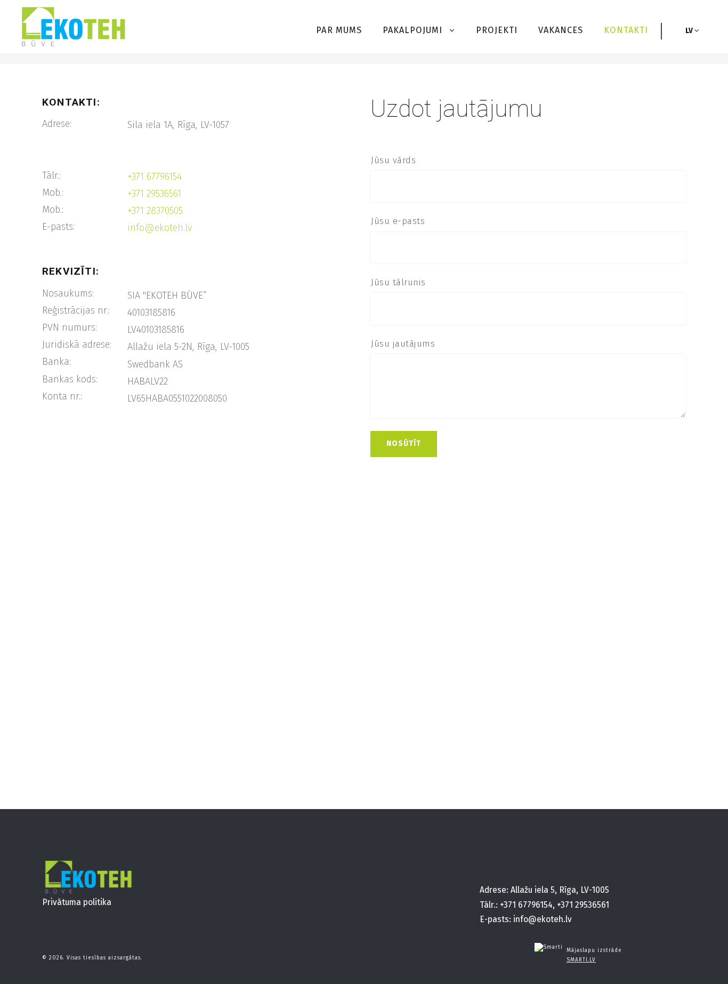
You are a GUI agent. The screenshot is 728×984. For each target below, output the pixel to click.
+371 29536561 (154, 193)
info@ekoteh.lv (159, 228)
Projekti (496, 30)
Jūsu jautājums (403, 344)
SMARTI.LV (581, 960)
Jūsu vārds (393, 160)
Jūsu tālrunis (398, 282)
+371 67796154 (154, 176)
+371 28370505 (155, 211)
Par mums (338, 30)
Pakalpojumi (414, 30)
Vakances (560, 30)
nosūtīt (403, 443)
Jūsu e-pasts (398, 221)
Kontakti (626, 30)
